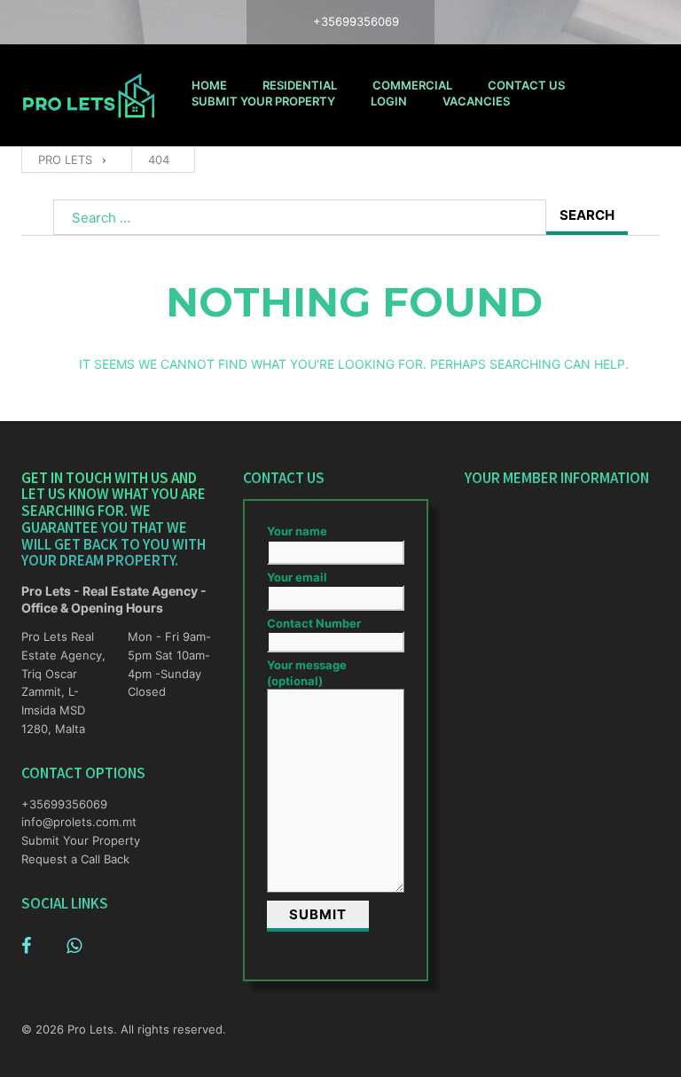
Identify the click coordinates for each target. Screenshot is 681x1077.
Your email (297, 577)
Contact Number (314, 623)
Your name (297, 531)
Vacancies (476, 101)
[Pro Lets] (88, 95)
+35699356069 (64, 804)
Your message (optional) (307, 673)
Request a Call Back (75, 859)
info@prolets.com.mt (65, 822)
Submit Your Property (263, 101)
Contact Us (526, 85)
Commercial (412, 85)
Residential (299, 85)
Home (209, 85)
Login (389, 101)
